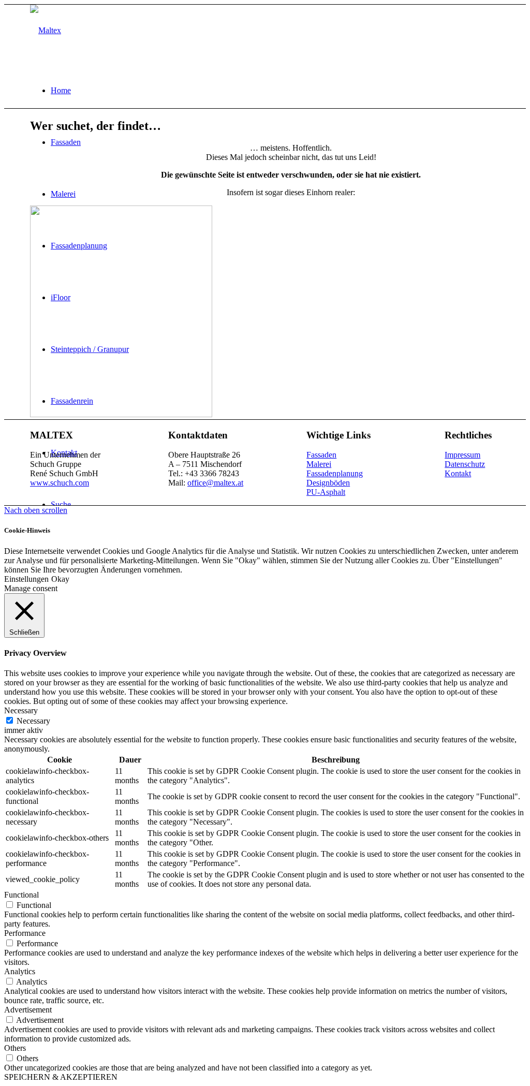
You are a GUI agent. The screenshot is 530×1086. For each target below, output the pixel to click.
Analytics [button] (19, 971)
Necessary (33, 720)
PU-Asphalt (325, 492)
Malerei (318, 464)
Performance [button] (25, 933)
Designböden (328, 482)
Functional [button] (21, 894)
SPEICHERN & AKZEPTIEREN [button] (60, 1077)
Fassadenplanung (334, 473)
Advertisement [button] (28, 1009)
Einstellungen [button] (26, 579)
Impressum (462, 454)
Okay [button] (60, 579)
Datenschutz (465, 464)
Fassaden (321, 454)
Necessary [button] (21, 710)
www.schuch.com (59, 482)
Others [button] (15, 1048)
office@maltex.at (215, 482)
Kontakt (458, 473)
